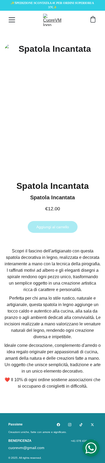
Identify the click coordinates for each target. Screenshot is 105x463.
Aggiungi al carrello (52, 227)
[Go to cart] (92, 20)
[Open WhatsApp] (91, 448)
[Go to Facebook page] (58, 424)
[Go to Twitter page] (92, 424)
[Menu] (12, 19)
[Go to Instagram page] (69, 424)
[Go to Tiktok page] (81, 424)
